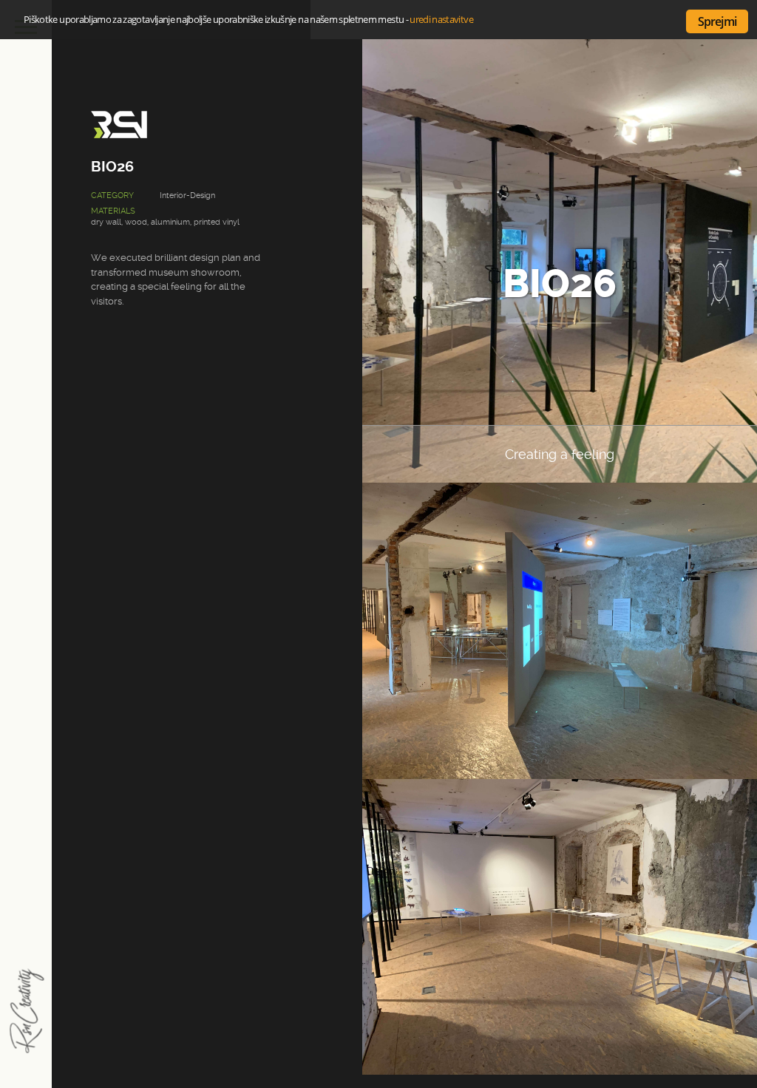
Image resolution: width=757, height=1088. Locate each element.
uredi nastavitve (441, 19)
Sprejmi (717, 21)
